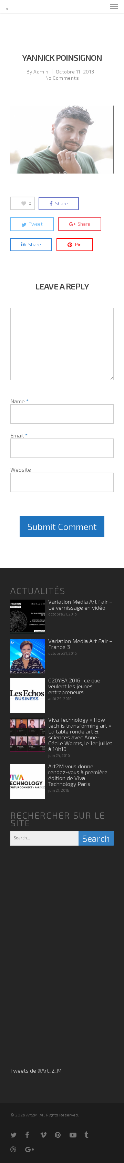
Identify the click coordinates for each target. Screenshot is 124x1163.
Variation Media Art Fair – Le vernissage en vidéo (80, 604)
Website (20, 469)
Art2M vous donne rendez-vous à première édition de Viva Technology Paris (77, 775)
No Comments (62, 78)
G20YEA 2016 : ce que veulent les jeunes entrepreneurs (74, 686)
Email (19, 435)
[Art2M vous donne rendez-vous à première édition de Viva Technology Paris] (27, 781)
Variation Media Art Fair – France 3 (80, 644)
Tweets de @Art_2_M (36, 1070)
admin (41, 72)
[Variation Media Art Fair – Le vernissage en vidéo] (27, 617)
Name (19, 401)
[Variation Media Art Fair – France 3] (27, 656)
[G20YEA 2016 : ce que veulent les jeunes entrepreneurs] (27, 695)
